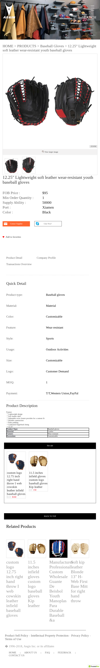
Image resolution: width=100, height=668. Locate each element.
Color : (8, 212)
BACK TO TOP (50, 516)
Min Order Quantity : (18, 198)
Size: (9, 360)
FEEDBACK (64, 652)
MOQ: (10, 382)
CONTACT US (16, 655)
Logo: (10, 371)
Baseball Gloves (52, 46)
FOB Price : (11, 193)
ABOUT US (30, 652)
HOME (8, 46)
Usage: (10, 349)
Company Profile (46, 257)
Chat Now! (48, 224)
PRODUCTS (26, 46)
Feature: (11, 327)
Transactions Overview (19, 264)
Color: (10, 316)
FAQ (47, 652)
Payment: (12, 393)
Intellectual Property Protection (50, 635)
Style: (9, 338)
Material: (11, 305)
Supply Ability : (14, 202)
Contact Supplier (16, 224)
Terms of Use (13, 639)
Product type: (14, 294)
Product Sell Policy (16, 635)
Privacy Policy (80, 635)
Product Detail (14, 257)
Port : (7, 207)
